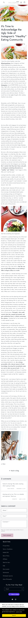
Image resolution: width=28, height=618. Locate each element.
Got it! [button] (14, 615)
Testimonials (6, 572)
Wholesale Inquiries (8, 576)
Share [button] (4, 464)
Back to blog (15, 471)
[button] (4, 2)
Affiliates (5, 559)
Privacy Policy (6, 546)
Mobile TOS (6, 552)
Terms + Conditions (7, 549)
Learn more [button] (19, 611)
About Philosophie (7, 579)
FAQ (4, 566)
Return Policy (6, 556)
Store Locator (6, 569)
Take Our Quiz (6, 562)
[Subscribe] (22, 589)
